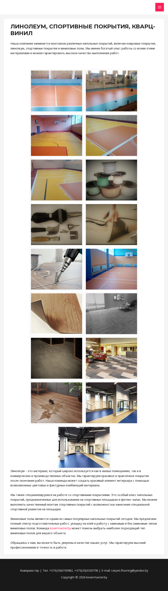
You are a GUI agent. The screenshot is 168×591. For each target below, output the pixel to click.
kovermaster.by (60, 528)
